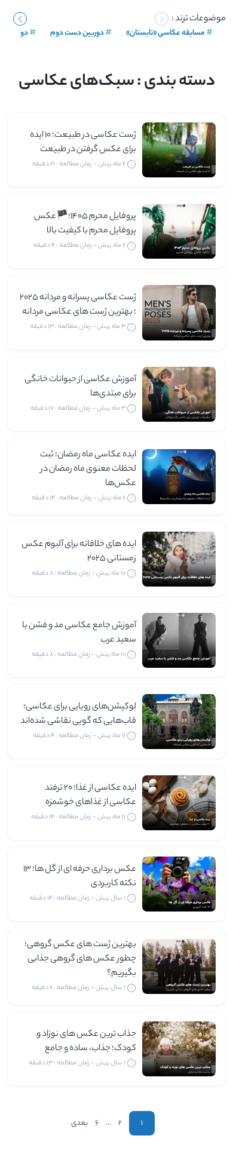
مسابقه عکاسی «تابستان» (165, 33)
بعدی (79, 1123)
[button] (20, 19)
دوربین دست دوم (77, 33)
